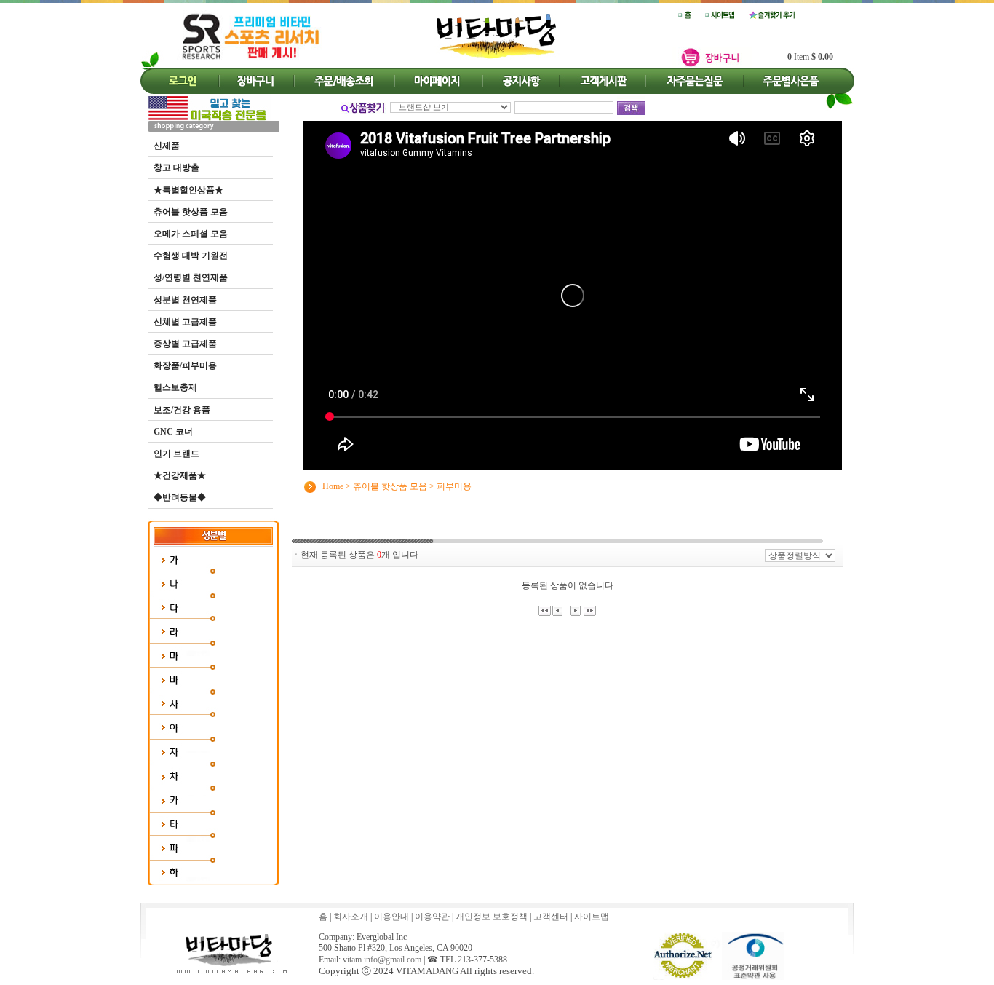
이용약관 (432, 916)
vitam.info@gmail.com (382, 959)
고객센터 (550, 916)
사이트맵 (591, 916)
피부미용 (454, 485)
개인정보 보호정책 (492, 916)
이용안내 (391, 916)
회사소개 (350, 916)
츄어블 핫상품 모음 (390, 485)
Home (332, 485)
